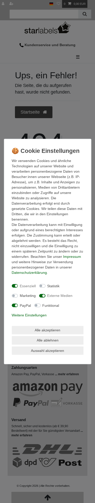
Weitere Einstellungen (29, 315)
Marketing (28, 296)
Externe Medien (59, 296)
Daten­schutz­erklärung (29, 273)
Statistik (53, 286)
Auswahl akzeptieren (47, 350)
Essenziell (28, 286)
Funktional (50, 305)
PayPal (25, 305)
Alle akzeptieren (47, 330)
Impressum (72, 257)
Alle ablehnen (48, 340)
